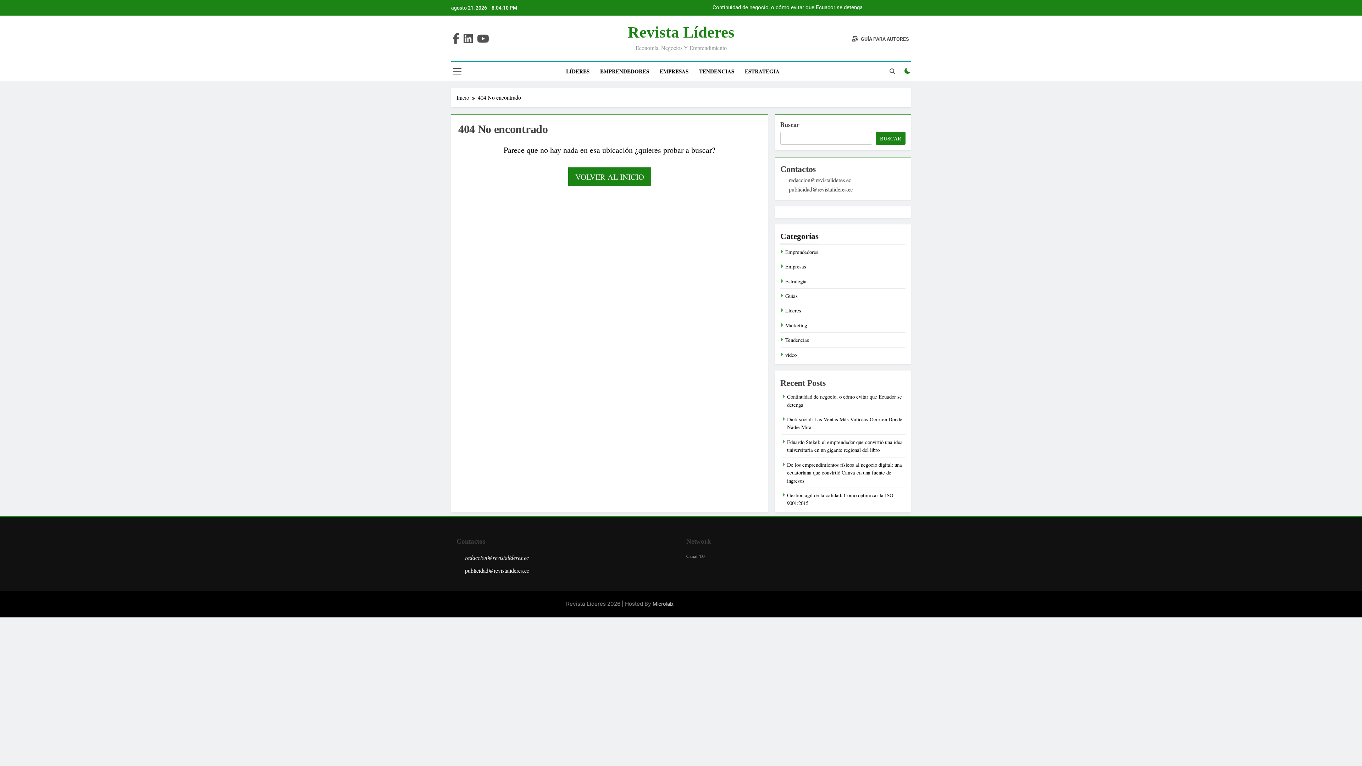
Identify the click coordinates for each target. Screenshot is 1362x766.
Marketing (796, 325)
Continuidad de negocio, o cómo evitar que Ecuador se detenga (788, 8)
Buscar (789, 124)
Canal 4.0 (695, 556)
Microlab (663, 604)
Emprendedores (624, 71)
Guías (791, 295)
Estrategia (762, 71)
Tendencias (716, 71)
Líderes (577, 71)
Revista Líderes (681, 32)
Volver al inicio (609, 177)
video (791, 354)
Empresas (674, 71)
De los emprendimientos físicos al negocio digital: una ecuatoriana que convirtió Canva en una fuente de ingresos (844, 472)
